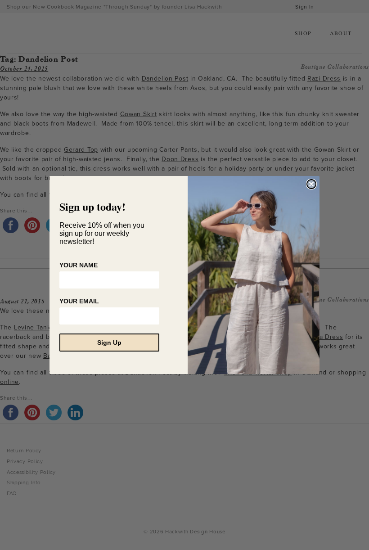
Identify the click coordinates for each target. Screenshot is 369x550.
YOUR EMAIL (79, 301)
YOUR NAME (78, 265)
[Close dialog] (311, 184)
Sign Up (109, 342)
